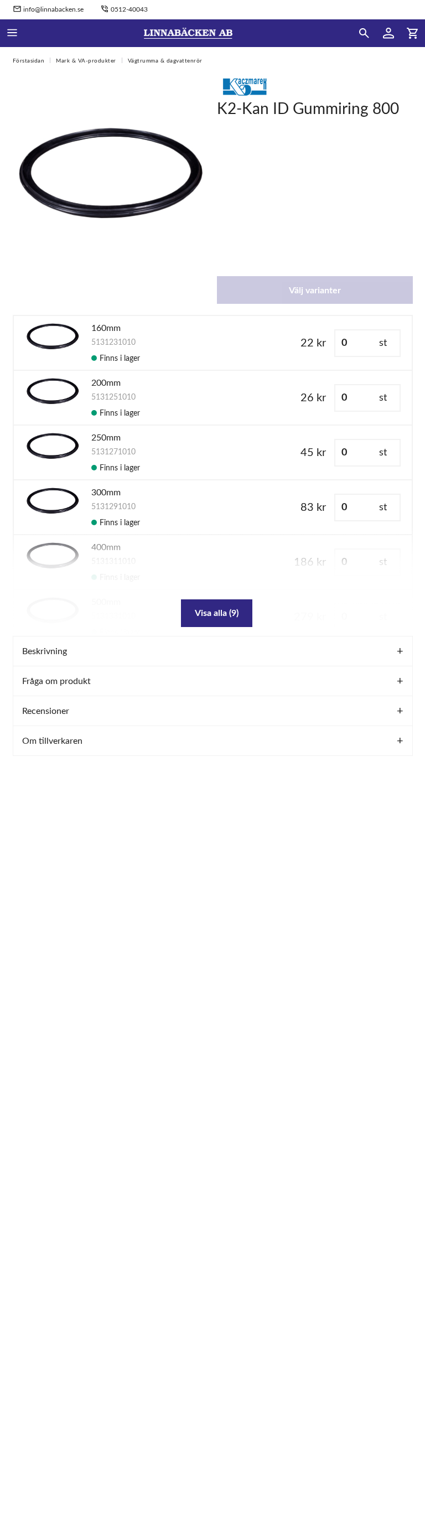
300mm (106, 492)
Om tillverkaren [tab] (52, 741)
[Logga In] (388, 33)
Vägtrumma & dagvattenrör (165, 61)
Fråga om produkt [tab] (56, 681)
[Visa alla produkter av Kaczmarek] (244, 86)
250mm (106, 437)
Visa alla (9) (217, 613)
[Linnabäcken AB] (188, 33)
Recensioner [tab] (45, 711)
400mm (106, 547)
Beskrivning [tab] (44, 651)
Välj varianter (315, 290)
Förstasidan (29, 61)
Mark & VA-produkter (86, 61)
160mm (106, 328)
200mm (106, 383)
